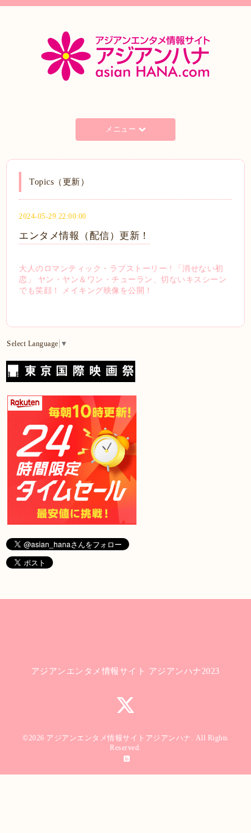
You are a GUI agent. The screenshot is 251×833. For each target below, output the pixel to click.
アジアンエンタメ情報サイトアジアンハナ (118, 738)
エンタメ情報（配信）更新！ (84, 235)
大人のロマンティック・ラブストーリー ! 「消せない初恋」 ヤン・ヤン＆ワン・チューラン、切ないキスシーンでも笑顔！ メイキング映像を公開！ (123, 279)
